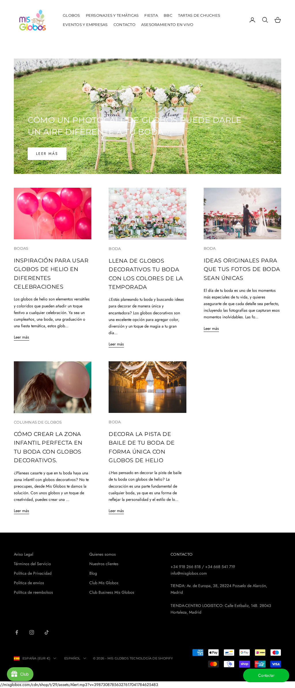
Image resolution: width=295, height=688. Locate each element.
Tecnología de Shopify (151, 658)
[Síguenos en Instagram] (32, 632)
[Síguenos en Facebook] (17, 632)
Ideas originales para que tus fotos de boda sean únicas (242, 269)
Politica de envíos (29, 583)
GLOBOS (71, 15)
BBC (168, 15)
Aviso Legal (23, 554)
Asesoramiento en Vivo (167, 24)
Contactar (266, 675)
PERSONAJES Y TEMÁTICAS (112, 15)
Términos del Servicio (32, 564)
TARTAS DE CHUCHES (199, 15)
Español (72, 658)
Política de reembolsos (33, 592)
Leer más (47, 153)
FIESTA (151, 15)
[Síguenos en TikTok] (47, 632)
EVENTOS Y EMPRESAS (85, 24)
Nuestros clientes (103, 564)
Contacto (124, 24)
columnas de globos (38, 422)
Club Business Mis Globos (111, 592)
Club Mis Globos (103, 583)
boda (115, 248)
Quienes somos (102, 554)
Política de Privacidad (33, 573)
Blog (93, 573)
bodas (21, 248)
